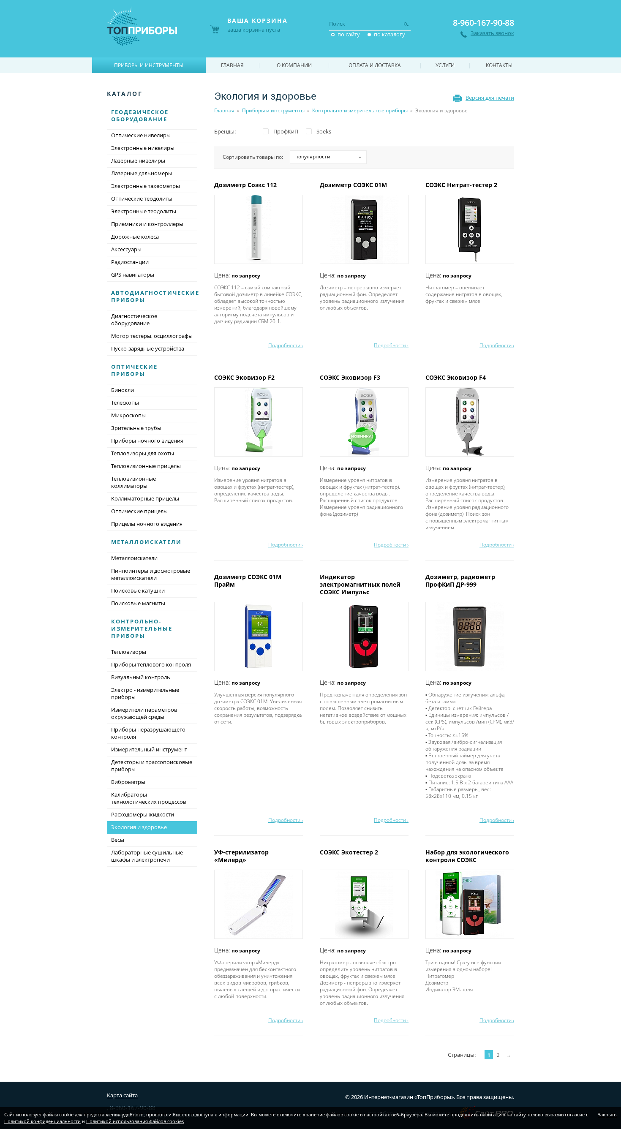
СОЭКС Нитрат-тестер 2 (462, 185)
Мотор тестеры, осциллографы (152, 336)
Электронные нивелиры (142, 148)
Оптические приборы (134, 370)
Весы (117, 839)
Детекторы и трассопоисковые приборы (151, 765)
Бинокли (122, 390)
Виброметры (128, 782)
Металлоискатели (146, 542)
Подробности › (285, 345)
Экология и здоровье (139, 827)
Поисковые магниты (138, 603)
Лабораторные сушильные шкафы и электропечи (147, 856)
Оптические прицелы (139, 511)
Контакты (499, 65)
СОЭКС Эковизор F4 (456, 377)
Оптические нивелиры (141, 135)
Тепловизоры (128, 652)
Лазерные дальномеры (141, 173)
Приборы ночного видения (147, 440)
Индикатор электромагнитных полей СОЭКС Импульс (360, 584)
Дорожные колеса (135, 236)
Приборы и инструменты (273, 110)
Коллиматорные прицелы (145, 498)
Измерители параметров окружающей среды (144, 713)
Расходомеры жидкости (142, 814)
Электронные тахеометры (145, 186)
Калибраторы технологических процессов (148, 798)
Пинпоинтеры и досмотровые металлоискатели (150, 574)
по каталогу (389, 34)
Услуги (445, 65)
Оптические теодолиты (141, 198)
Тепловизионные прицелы (146, 466)
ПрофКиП (285, 131)
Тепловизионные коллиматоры (133, 482)
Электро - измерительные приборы (145, 693)
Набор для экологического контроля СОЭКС (467, 856)
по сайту (349, 34)
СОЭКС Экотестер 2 (350, 852)
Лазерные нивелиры (138, 160)
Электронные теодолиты (143, 211)
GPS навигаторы (132, 274)
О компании (294, 65)
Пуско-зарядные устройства (147, 348)
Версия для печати (490, 97)
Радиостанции (130, 262)
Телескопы (125, 402)
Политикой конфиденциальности (42, 1121)
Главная (224, 110)
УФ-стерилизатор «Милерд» (241, 856)
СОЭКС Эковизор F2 (245, 377)
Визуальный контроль (140, 677)
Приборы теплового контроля (151, 664)
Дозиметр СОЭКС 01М (354, 185)
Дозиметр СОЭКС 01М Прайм (247, 580)
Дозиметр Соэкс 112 (246, 185)
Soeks (323, 131)
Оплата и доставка (375, 65)
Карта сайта (122, 1095)
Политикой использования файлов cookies (135, 1121)
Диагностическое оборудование (134, 319)
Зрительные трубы (136, 428)
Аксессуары (126, 249)
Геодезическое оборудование (140, 115)
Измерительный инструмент (149, 749)
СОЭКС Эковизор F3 (351, 377)
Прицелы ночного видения (146, 524)
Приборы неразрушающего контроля (148, 733)
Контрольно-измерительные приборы (360, 110)
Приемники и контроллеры (147, 224)
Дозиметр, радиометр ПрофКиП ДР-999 (460, 580)
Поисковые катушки (138, 590)
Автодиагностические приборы (155, 296)
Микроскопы (128, 415)
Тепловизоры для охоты (142, 453)
